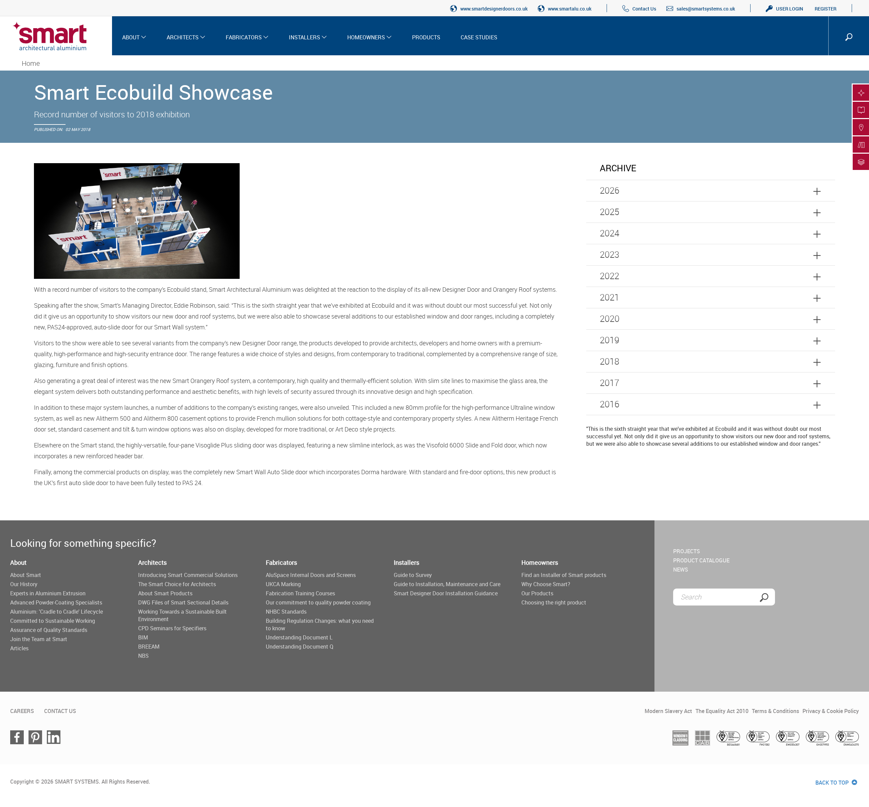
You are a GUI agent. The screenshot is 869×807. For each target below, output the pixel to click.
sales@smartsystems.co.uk (706, 8)
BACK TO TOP (832, 782)
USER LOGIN (789, 8)
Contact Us (644, 8)
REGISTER (825, 8)
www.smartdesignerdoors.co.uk (494, 8)
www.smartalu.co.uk (569, 8)
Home (31, 63)
